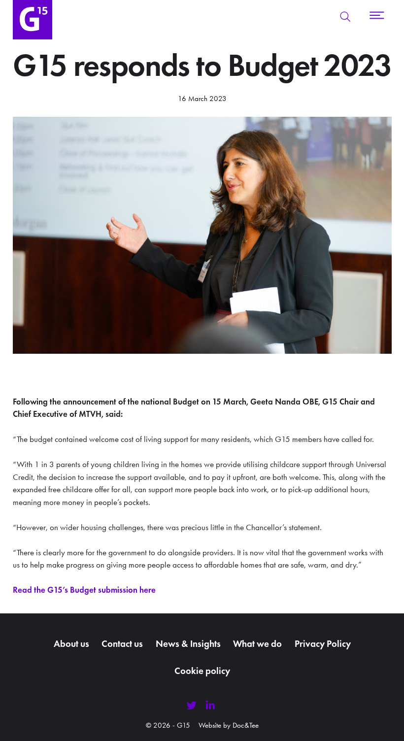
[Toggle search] (345, 16)
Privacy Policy (323, 643)
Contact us (122, 643)
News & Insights (188, 643)
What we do (257, 643)
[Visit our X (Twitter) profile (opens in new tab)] (191, 705)
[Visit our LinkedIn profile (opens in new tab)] (210, 705)
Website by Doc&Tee (229, 725)
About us (71, 643)
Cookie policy (202, 670)
